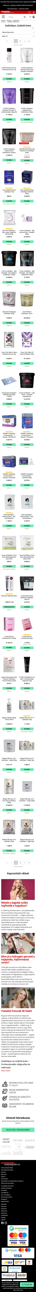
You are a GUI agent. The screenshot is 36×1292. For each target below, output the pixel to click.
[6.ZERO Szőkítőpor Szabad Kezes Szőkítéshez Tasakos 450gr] (9, 146)
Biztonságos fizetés (6, 1197)
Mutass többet (5, 1071)
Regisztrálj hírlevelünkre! (18, 1130)
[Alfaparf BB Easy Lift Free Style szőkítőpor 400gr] (9, 796)
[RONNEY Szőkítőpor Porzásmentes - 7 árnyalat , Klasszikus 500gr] (9, 471)
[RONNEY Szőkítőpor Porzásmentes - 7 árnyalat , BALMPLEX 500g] (9, 431)
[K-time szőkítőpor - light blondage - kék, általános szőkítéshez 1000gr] (9, 268)
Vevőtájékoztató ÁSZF (7, 1186)
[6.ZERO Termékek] (6, 1147)
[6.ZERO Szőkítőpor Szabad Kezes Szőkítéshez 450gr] (27, 106)
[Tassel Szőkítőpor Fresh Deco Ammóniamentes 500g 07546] (27, 553)
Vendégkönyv (5, 1192)
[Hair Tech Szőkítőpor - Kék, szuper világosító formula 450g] (9, 228)
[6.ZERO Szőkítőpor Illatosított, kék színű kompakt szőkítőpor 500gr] (27, 65)
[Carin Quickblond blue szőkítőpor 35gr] (9, 187)
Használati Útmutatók (7, 1170)
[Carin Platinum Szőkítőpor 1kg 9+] (27, 309)
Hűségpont (4, 1199)
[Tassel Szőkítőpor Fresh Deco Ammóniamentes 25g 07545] (9, 553)
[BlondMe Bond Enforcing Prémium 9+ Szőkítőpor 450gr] (27, 146)
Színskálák (4, 1190)
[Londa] (6, 1153)
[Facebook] (2, 1223)
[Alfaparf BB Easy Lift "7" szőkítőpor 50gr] (27, 715)
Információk (4, 1179)
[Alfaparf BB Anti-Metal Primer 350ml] (9, 715)
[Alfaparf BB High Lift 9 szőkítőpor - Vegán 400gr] (27, 796)
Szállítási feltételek (6, 1188)
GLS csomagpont (5, 1195)
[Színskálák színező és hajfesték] (18, 1098)
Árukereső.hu (15, 1271)
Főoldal (3, 20)
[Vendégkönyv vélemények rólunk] (18, 1105)
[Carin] (30, 1147)
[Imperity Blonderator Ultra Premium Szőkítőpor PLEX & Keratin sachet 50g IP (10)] (9, 674)
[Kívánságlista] (30, 17)
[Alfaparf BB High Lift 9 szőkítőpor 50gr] (9, 837)
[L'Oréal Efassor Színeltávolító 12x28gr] (9, 634)
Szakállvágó (4, 1215)
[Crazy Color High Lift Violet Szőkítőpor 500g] (27, 350)
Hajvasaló (3, 1206)
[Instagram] (5, 1223)
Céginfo (3, 1176)
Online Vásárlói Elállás (7, 1167)
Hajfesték (3, 1204)
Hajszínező (4, 1211)
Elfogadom (27, 1285)
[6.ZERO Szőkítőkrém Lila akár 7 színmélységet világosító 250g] (27, 674)
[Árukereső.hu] (14, 1268)
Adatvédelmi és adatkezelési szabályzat (12, 1181)
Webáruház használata (7, 1183)
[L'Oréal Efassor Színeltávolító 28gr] (27, 634)
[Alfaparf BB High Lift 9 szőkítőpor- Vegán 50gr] (27, 837)
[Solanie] (18, 1153)
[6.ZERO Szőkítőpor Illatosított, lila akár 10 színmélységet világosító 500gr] (9, 106)
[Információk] (29, 12)
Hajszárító (4, 1208)
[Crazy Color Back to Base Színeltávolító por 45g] (9, 350)
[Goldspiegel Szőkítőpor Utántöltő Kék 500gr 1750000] (9, 390)
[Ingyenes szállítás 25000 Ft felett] (18, 1084)
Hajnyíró (3, 1219)
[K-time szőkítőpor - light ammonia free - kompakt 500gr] (27, 228)
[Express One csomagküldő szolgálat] (19, 1262)
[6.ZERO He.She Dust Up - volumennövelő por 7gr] (9, 65)
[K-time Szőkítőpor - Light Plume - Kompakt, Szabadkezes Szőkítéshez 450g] (27, 390)
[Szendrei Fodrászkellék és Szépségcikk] (7, 13)
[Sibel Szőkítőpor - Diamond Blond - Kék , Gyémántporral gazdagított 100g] (9, 512)
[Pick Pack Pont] (29, 1262)
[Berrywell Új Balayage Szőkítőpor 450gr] (9, 309)
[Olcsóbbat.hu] (9, 1275)
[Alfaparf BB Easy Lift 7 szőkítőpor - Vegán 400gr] (9, 756)
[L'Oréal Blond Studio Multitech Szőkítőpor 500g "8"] (27, 593)
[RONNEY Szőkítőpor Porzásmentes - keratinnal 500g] (27, 471)
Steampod (4, 1213)
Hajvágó (3, 1217)
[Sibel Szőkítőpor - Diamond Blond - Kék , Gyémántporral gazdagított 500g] (27, 512)
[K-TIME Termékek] (18, 1147)
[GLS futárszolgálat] (7, 1262)
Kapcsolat (3, 1174)
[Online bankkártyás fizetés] (18, 1091)
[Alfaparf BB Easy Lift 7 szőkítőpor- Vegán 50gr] (27, 756)
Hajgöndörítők (5, 1201)
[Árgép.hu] (22, 1275)
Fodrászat (8, 20)
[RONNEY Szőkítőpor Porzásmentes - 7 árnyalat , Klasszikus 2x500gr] (27, 431)
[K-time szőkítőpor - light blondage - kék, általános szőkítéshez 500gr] (27, 268)
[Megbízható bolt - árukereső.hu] (4, 1269)
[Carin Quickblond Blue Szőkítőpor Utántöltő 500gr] (27, 187)
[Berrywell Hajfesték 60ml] (9, 593)
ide (22, 1290)
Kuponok (3, 1172)
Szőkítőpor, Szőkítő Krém (13, 21)
